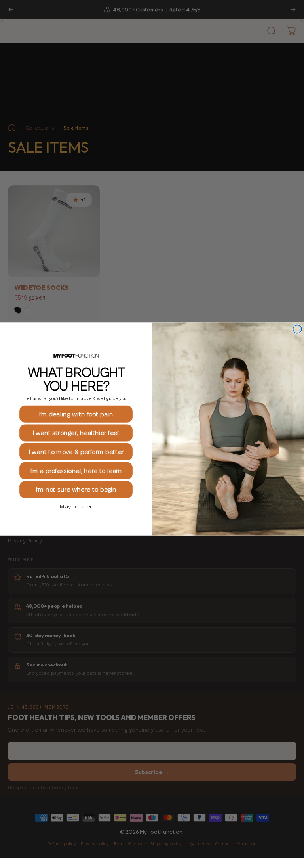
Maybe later (76, 506)
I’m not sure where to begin (76, 489)
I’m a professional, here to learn (76, 470)
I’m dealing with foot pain (76, 414)
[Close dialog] (297, 329)
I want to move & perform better (76, 451)
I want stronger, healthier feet (76, 433)
